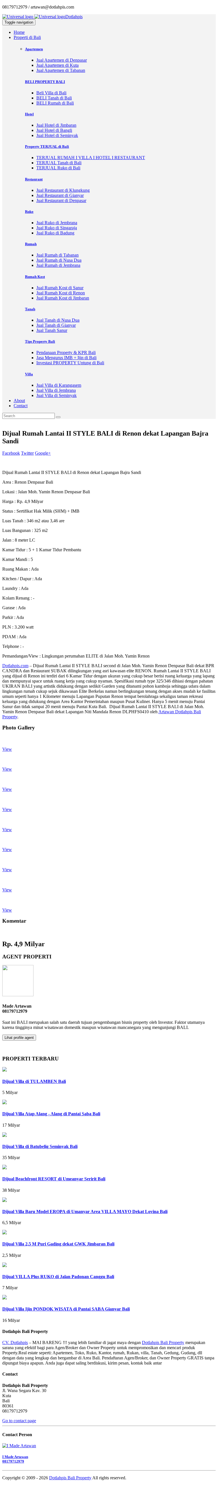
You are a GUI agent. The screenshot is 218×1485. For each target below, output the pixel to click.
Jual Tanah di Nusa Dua (57, 320)
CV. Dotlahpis (15, 1342)
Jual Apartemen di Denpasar (61, 60)
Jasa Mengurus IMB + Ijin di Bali (66, 357)
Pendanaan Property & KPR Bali (66, 352)
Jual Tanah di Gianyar (56, 325)
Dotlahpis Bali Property (163, 1342)
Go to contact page (19, 1420)
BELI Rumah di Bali (55, 103)
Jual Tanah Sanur (51, 330)
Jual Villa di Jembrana (56, 390)
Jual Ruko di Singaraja (56, 227)
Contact (21, 405)
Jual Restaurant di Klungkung (63, 190)
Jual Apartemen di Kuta (57, 65)
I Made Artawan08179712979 (15, 1459)
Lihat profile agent (19, 1037)
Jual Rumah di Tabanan (57, 255)
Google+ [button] (43, 453)
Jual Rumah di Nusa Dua (58, 260)
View (7, 749)
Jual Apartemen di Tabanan (60, 70)
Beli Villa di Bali (51, 92)
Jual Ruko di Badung (55, 232)
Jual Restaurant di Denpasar (61, 200)
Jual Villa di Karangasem (58, 385)
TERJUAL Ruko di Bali (58, 167)
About (19, 400)
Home (19, 32)
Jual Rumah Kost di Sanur (59, 287)
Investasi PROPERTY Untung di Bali (70, 362)
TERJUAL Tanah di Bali (58, 162)
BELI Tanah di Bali (54, 97)
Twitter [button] (27, 453)
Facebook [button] (11, 453)
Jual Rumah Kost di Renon (60, 292)
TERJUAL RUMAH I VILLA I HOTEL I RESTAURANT (90, 157)
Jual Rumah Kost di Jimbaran (62, 298)
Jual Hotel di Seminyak (57, 135)
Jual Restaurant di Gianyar (60, 195)
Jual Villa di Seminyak (56, 395)
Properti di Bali (27, 37)
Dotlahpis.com (15, 665)
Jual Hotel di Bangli (54, 130)
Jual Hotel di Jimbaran (56, 125)
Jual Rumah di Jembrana (58, 265)
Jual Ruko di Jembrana (56, 222)
